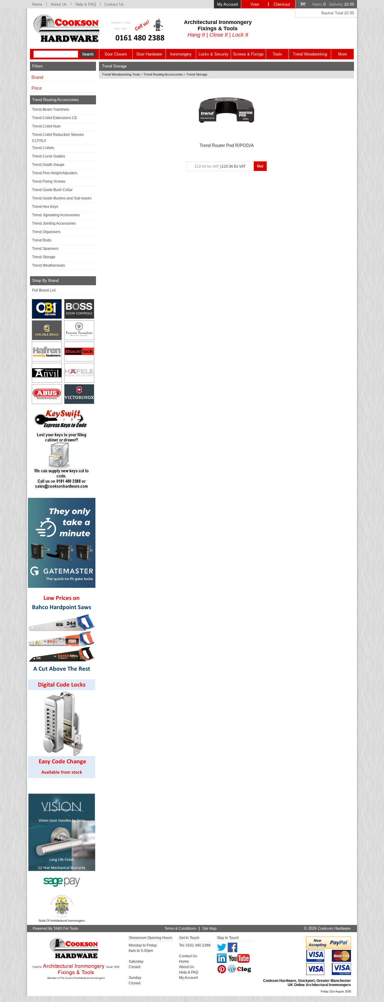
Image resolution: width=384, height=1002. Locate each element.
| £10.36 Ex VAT (220, 166)
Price (37, 88)
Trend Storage (44, 257)
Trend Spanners (45, 249)
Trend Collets (43, 148)
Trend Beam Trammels (50, 109)
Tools (277, 54)
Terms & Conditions (180, 928)
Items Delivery (333, 4)
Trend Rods (41, 240)
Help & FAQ (85, 4)
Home (37, 4)
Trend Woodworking (310, 54)
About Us (59, 4)
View (254, 4)
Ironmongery (181, 54)
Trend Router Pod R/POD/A (227, 145)
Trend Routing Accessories (163, 74)
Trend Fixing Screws (48, 181)
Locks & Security (214, 54)
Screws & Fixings (248, 54)
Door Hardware (149, 54)
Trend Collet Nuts (46, 126)
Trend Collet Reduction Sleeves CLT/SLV (58, 138)
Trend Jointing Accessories (54, 223)
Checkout (282, 4)
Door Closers (116, 54)
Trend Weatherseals (48, 265)
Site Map (209, 928)
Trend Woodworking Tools (121, 74)
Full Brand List (44, 290)
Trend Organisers (46, 232)
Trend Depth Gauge (48, 165)
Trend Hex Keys (45, 207)
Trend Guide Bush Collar (52, 190)
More (342, 54)
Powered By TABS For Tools (55, 928)
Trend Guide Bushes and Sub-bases (62, 198)
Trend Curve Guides (48, 156)
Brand (37, 77)
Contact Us (114, 4)
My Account (227, 4)
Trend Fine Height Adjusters (54, 173)
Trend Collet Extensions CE (54, 118)
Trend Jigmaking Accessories (56, 215)
